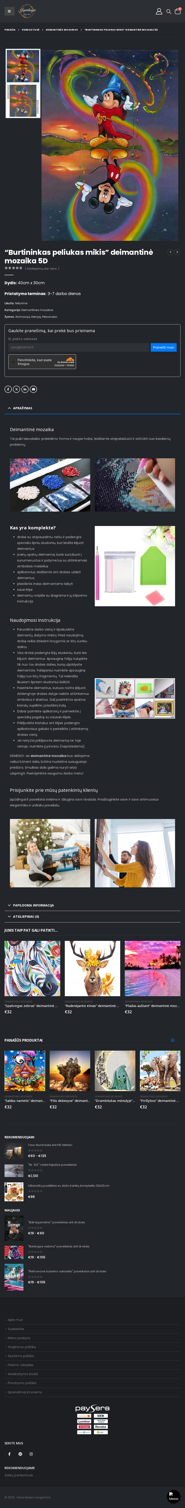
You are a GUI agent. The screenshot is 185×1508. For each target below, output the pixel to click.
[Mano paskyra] (159, 11)
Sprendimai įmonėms (25, 1392)
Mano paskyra (19, 1338)
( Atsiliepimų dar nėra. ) (42, 268)
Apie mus (15, 1320)
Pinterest (20, 1454)
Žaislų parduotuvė (19, 1475)
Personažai (49, 317)
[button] (169, 12)
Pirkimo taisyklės (21, 1365)
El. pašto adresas (22, 339)
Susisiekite (16, 1329)
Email (33, 389)
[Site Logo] (27, 11)
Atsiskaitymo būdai (23, 1374)
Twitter (16, 389)
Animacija (22, 317)
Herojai (36, 317)
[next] (177, 252)
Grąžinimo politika (22, 1347)
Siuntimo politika (21, 1356)
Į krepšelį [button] (53, 948)
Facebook (8, 389)
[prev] (170, 252)
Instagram (31, 1454)
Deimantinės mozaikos (37, 310)
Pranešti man (163, 347)
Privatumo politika (22, 1383)
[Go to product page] (32, 968)
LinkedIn (25, 389)
